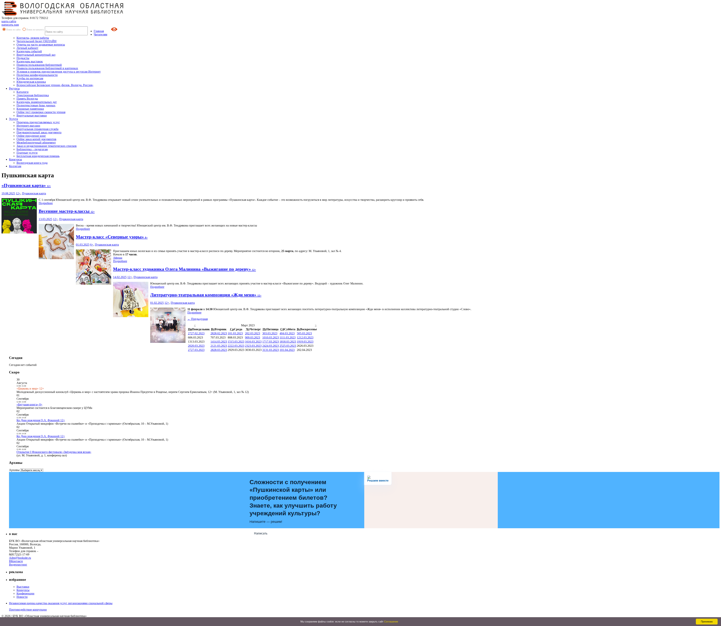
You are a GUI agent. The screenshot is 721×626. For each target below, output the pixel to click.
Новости (22, 596)
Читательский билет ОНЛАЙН (37, 41)
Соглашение (391, 621)
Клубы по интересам (30, 78)
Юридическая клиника (31, 81)
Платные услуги (27, 152)
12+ (18, 193)
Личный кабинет (27, 48)
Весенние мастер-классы (67, 211)
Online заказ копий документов (36, 139)
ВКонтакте (16, 561)
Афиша (117, 257)
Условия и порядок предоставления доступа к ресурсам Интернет (59, 71)
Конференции (25, 593)
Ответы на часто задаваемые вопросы (41, 44)
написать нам (10, 24)
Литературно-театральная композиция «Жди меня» (205, 294)
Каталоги (23, 91)
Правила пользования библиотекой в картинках (47, 68)
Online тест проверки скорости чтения (41, 112)
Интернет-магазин (28, 125)
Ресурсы (14, 88)
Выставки (23, 586)
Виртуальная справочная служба (37, 129)
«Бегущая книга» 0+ (29, 404)
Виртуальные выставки (32, 115)
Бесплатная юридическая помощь (38, 156)
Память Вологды (27, 98)
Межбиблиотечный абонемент (36, 142)
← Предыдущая (197, 319)
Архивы (14, 470)
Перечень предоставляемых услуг (38, 122)
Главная (99, 31)
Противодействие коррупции (28, 609)
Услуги (13, 118)
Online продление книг (31, 135)
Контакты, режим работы (33, 37)
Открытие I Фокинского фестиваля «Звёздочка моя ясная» (54, 452)
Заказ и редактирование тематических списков (47, 145)
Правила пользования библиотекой (39, 64)
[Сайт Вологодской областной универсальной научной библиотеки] (63, 14)
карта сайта (9, 21)
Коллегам (15, 166)
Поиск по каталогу (35, 29)
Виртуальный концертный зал (36, 54)
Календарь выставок (30, 61)
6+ (91, 244)
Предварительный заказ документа (39, 132)
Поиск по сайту (13, 29)
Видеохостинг (18, 564)
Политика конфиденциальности (37, 75)
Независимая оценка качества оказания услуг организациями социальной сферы (60, 603)
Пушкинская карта (34, 193)
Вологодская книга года (32, 162)
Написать (260, 533)
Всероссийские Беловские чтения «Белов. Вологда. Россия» (55, 85)
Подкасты (23, 58)
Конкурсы (15, 159)
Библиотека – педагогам (32, 149)
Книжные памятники (30, 108)
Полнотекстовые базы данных (36, 105)
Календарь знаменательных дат (37, 102)
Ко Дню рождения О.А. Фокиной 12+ (41, 420)
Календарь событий (29, 51)
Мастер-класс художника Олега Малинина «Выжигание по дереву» (184, 269)
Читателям (100, 34)
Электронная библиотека (33, 95)
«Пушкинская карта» (26, 185)
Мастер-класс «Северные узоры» (112, 236)
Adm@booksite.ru (20, 557)
